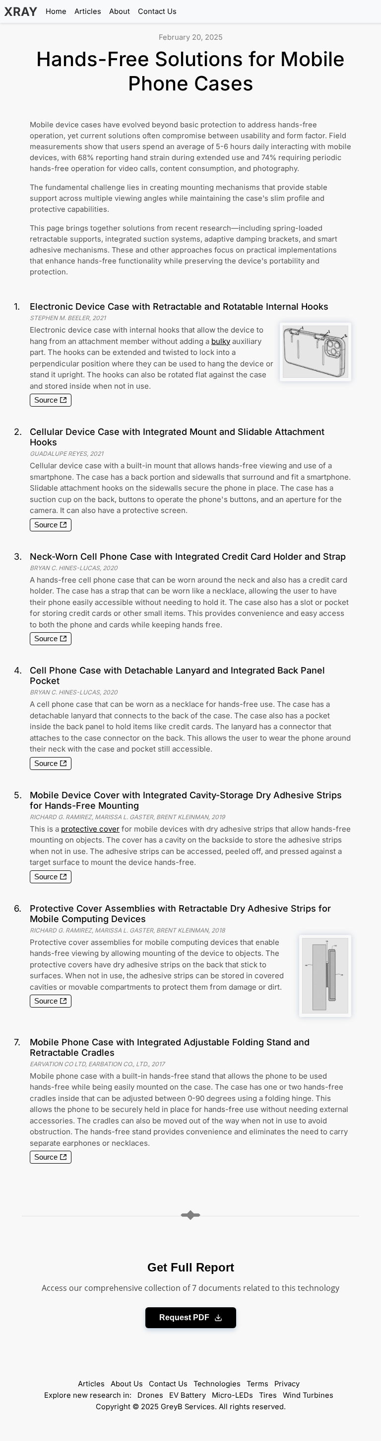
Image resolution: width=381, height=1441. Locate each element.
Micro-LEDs (232, 1395)
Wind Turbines (308, 1395)
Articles (87, 11)
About (119, 11)
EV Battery (187, 1395)
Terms (257, 1383)
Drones (150, 1395)
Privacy (287, 1383)
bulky (220, 341)
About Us (127, 1383)
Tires (268, 1395)
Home (56, 11)
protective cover (90, 829)
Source (46, 400)
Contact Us (157, 11)
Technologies (217, 1383)
